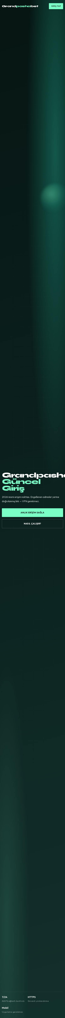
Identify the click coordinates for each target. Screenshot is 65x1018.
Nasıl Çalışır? (32, 523)
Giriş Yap (56, 6)
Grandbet (20, 6)
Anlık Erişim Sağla (32, 512)
